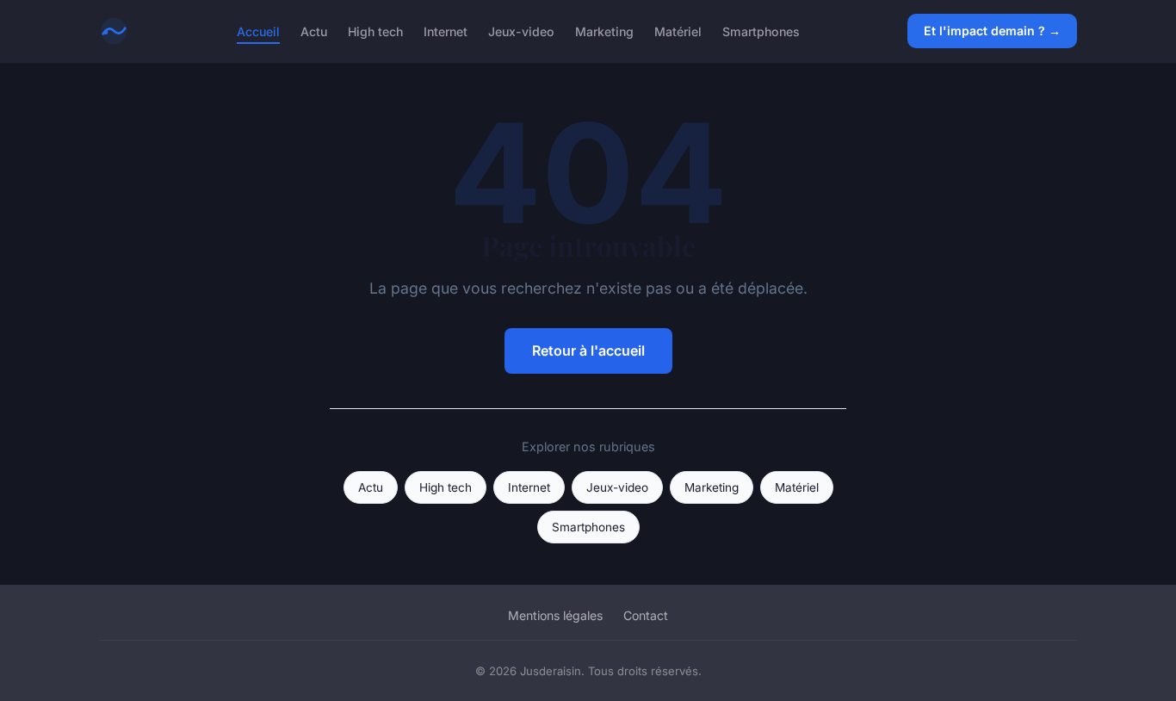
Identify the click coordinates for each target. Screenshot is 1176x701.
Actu (313, 30)
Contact (645, 615)
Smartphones (761, 30)
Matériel (678, 30)
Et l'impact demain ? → (992, 30)
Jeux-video (521, 30)
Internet (445, 30)
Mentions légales (555, 615)
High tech (375, 30)
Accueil (258, 30)
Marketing (604, 30)
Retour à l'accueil (588, 350)
